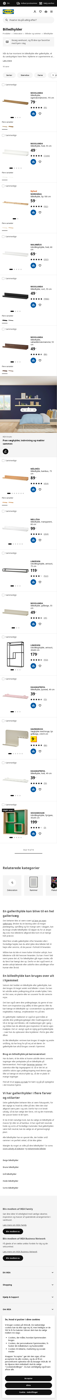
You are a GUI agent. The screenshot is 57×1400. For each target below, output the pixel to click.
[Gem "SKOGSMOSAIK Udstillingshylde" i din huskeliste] (40, 833)
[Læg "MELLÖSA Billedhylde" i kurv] (33, 540)
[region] (28, 1356)
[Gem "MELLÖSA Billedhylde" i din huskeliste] (40, 540)
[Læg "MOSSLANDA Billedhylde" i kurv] (33, 113)
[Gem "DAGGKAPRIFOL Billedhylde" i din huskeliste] (40, 705)
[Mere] (53, 885)
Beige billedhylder (10, 1160)
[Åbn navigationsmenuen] (51, 11)
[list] (28, 885)
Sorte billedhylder (10, 1187)
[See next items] (53, 75)
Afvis (28, 1385)
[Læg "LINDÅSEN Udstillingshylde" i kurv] (33, 582)
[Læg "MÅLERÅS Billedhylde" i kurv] (33, 489)
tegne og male (21, 1082)
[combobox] (28, 20)
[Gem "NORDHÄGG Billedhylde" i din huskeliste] (40, 212)
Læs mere (7, 60)
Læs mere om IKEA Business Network (20, 1251)
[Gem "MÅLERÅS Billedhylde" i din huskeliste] (40, 489)
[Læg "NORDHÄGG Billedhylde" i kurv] (33, 212)
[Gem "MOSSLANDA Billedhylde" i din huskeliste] (40, 113)
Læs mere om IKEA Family (15, 1225)
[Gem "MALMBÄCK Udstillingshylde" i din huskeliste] (40, 265)
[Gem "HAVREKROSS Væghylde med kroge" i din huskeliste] (40, 751)
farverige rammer (34, 1064)
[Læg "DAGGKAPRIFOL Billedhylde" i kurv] (33, 705)
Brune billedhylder (11, 1167)
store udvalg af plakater (13, 1148)
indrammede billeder (37, 1148)
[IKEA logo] (8, 11)
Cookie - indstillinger (28, 1392)
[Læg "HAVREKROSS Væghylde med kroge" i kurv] (33, 751)
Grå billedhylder (9, 1174)
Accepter (28, 1378)
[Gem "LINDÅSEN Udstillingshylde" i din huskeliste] (40, 582)
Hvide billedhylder (10, 1181)
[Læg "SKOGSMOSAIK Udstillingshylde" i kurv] (33, 833)
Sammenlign (11, 84)
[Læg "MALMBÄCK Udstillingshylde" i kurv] (33, 265)
